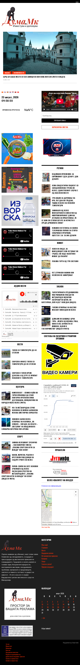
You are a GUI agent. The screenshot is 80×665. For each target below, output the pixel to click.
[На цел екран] (76, 109)
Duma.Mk (4, 338)
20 (58, 607)
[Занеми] (72, 109)
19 (53, 607)
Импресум (8, 648)
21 (63, 607)
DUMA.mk (9, 338)
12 (53, 604)
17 (42, 607)
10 (42, 604)
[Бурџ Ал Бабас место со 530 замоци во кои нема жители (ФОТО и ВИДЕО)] (40, 53)
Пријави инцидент (48, 567)
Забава (7, 73)
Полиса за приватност (12, 658)
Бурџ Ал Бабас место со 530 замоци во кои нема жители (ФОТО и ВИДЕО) (34, 77)
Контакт (8, 650)
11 (47, 604)
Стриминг (45, 547)
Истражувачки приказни (50, 556)
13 (58, 604)
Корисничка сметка (60, 127)
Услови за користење (12, 661)
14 (63, 604)
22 (68, 607)
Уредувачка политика (12, 652)
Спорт (43, 561)
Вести (43, 550)
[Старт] (44, 109)
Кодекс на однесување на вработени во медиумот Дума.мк (15, 655)
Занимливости (19, 73)
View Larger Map (46, 527)
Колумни (44, 558)
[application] (60, 101)
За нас (7, 644)
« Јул (43, 618)
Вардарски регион (47, 553)
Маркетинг (9, 646)
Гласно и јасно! (47, 564)
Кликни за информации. (51, 486)
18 (47, 607)
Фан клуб (45, 545)
